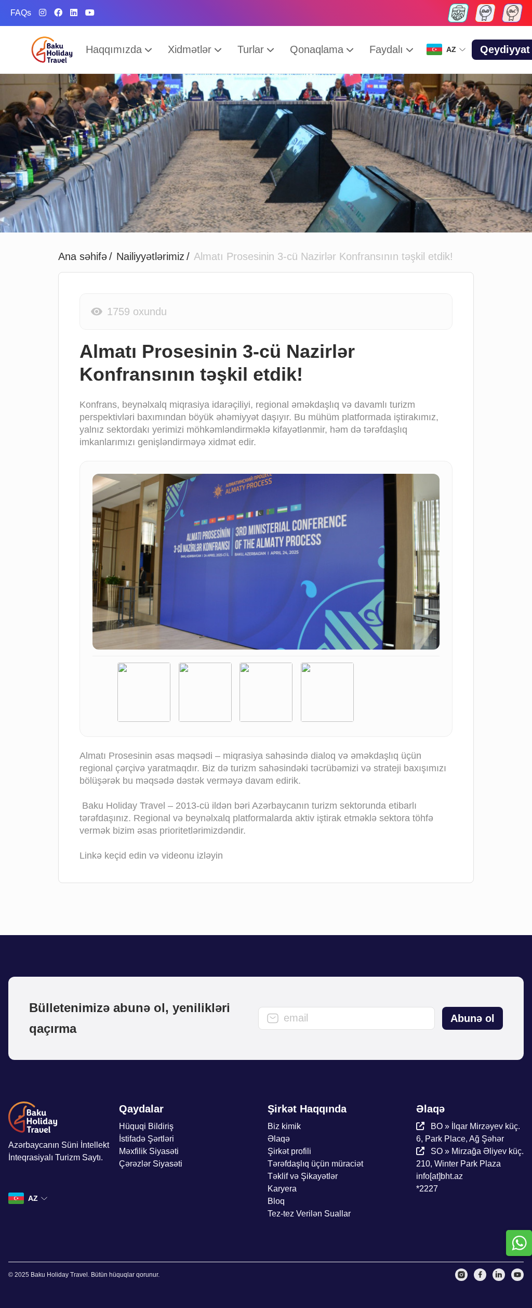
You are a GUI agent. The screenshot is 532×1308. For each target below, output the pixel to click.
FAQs (20, 12)
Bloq (276, 1201)
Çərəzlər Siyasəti (150, 1163)
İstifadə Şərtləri (146, 1138)
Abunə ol (472, 1018)
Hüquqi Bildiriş (146, 1126)
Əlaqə (279, 1138)
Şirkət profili (289, 1151)
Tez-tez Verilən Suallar (309, 1213)
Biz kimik (284, 1126)
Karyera (282, 1188)
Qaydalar (141, 1109)
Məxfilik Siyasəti (149, 1151)
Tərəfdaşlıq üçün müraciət (315, 1163)
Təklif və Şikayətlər (303, 1176)
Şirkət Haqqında (307, 1109)
